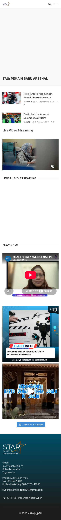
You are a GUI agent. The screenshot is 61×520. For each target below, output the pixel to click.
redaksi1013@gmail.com (30, 490)
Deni (28, 122)
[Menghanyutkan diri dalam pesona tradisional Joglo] (30, 391)
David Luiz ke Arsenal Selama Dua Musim (36, 116)
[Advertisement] (30, 45)
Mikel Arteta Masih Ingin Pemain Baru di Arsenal (38, 95)
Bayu (29, 102)
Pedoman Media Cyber (30, 498)
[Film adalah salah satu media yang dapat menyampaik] (30, 334)
